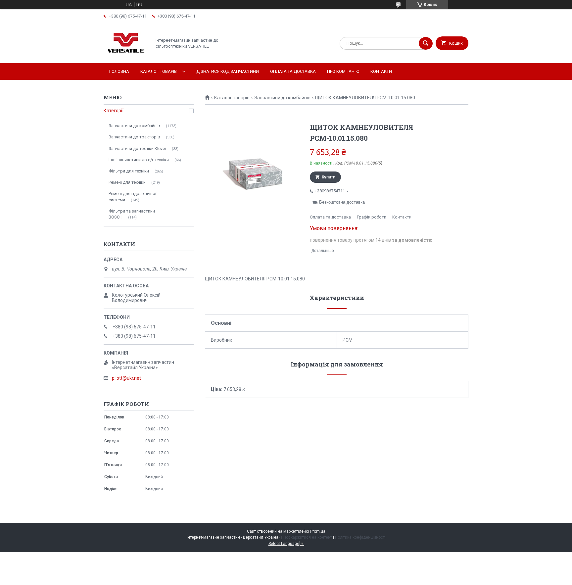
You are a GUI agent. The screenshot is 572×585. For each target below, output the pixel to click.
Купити (328, 177)
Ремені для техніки (127, 182)
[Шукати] (426, 43)
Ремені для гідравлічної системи (132, 196)
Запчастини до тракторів (134, 136)
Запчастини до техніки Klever (137, 148)
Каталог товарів (158, 71)
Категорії (113, 110)
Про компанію (343, 71)
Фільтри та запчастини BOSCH (132, 214)
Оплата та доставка (293, 71)
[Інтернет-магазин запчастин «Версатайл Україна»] (126, 55)
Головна (119, 71)
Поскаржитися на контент (307, 537)
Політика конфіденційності (360, 537)
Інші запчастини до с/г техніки (139, 159)
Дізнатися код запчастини (227, 71)
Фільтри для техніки (129, 171)
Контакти (381, 71)
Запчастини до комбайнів (282, 97)
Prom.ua (317, 531)
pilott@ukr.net (126, 378)
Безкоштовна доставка (342, 202)
